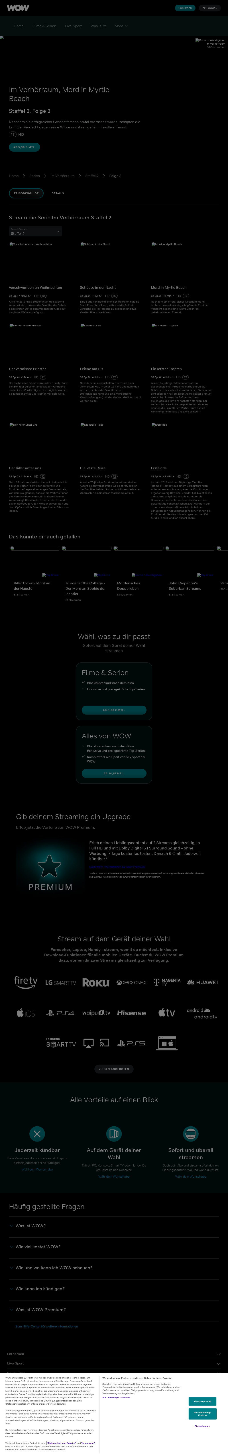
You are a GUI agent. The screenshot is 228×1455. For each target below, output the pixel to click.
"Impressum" (88, 1443)
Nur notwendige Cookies (202, 1414)
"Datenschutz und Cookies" (62, 1443)
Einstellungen (202, 1425)
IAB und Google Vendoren (116, 1397)
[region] (114, 1414)
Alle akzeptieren (202, 1401)
